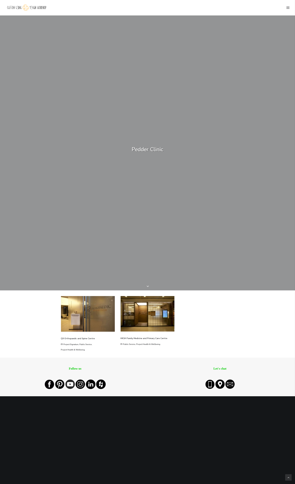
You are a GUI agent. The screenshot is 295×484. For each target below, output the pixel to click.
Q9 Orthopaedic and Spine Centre (78, 338)
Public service (85, 344)
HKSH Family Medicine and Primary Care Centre (143, 338)
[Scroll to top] (288, 477)
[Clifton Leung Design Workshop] (27, 8)
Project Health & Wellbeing (73, 350)
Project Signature (71, 344)
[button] (288, 7)
